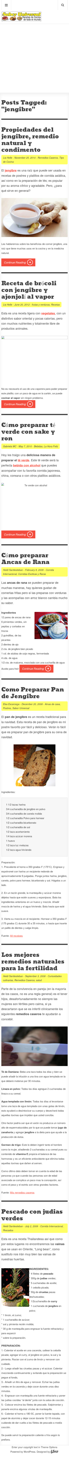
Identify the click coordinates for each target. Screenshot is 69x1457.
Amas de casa (52, 704)
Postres (7, 708)
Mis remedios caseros (22, 1192)
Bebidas (38, 446)
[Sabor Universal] (21, 20)
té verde (23, 460)
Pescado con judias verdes (32, 1215)
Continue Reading (15, 262)
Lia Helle (7, 157)
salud (39, 980)
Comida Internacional (51, 1226)
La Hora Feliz (51, 446)
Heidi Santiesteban (13, 570)
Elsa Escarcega (11, 704)
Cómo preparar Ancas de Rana (25, 558)
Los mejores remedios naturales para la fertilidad (32, 962)
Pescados (8, 1230)
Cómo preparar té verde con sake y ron (28, 432)
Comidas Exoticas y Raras (32, 574)
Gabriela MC (9, 446)
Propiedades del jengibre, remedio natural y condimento (30, 140)
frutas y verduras (41, 304)
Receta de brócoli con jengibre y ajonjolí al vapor (28, 290)
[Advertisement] (34, 48)
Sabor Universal (20, 708)
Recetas (55, 304)
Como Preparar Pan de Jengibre (32, 693)
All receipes (16, 935)
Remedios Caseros (48, 157)
